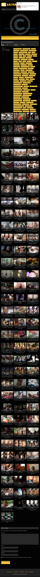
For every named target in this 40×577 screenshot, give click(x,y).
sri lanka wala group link (18, 82)
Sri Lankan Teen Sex (27, 48)
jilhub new (15, 54)
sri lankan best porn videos (18, 86)
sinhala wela (22, 77)
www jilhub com (33, 109)
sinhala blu (33, 66)
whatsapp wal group (26, 109)
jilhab (30, 52)
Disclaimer (16, 571)
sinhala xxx (16, 79)
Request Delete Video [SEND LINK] (20, 37)
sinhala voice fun (33, 73)
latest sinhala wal (22, 57)
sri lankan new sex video (18, 93)
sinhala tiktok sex (26, 73)
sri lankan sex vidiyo (27, 98)
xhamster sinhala (26, 111)
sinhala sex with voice (17, 73)
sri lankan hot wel (27, 89)
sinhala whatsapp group (29, 77)
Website (2, 552)
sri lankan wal (34, 100)
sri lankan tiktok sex (27, 100)
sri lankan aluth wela (17, 84)
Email (2, 549)
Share (23, 44)
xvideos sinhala (33, 111)
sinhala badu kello (17, 66)
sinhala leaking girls (29, 70)
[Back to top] (37, 574)
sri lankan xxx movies (17, 104)
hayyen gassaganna (33, 50)
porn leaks (29, 61)
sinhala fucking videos (23, 68)
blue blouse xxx (16, 50)
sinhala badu (30, 64)
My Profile (31, 571)
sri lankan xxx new (26, 104)
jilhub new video (22, 54)
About (17, 44)
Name (2, 545)
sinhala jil (23, 70)
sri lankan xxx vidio (34, 104)
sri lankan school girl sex (27, 95)
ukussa (25, 107)
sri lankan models (25, 91)
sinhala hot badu (16, 70)
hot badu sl (16, 52)
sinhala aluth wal (16, 64)
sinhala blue (16, 68)
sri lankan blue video (34, 86)
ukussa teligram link (17, 109)
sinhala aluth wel (24, 64)
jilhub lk (34, 52)
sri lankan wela (16, 102)
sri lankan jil (33, 89)
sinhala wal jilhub (32, 75)
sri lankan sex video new (18, 98)
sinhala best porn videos (25, 66)
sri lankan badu (25, 84)
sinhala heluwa (31, 68)
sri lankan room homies (18, 95)
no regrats (16, 61)
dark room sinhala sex (24, 50)
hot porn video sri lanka (23, 52)
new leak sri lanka (24, 59)
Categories (22, 571)
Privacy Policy (9, 571)
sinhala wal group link (17, 75)
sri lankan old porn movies (28, 93)
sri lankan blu (27, 86)
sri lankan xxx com (30, 102)
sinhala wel (16, 77)
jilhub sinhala (28, 54)
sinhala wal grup (25, 75)
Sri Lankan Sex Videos (18, 48)
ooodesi (25, 61)
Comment (3, 532)
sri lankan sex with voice (18, 100)
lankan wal (16, 57)
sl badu (28, 79)
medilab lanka (29, 57)
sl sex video (32, 79)
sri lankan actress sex (27, 82)
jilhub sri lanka (34, 54)
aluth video (33, 48)
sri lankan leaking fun (17, 91)
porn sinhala (35, 61)
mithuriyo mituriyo (17, 59)
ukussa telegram (30, 107)
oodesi (21, 61)
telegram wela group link (18, 107)
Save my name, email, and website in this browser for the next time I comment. (17, 557)
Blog (27, 571)
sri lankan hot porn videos (18, 89)
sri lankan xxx (23, 102)
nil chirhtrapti (31, 59)
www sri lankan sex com (18, 111)
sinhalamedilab (22, 79)
